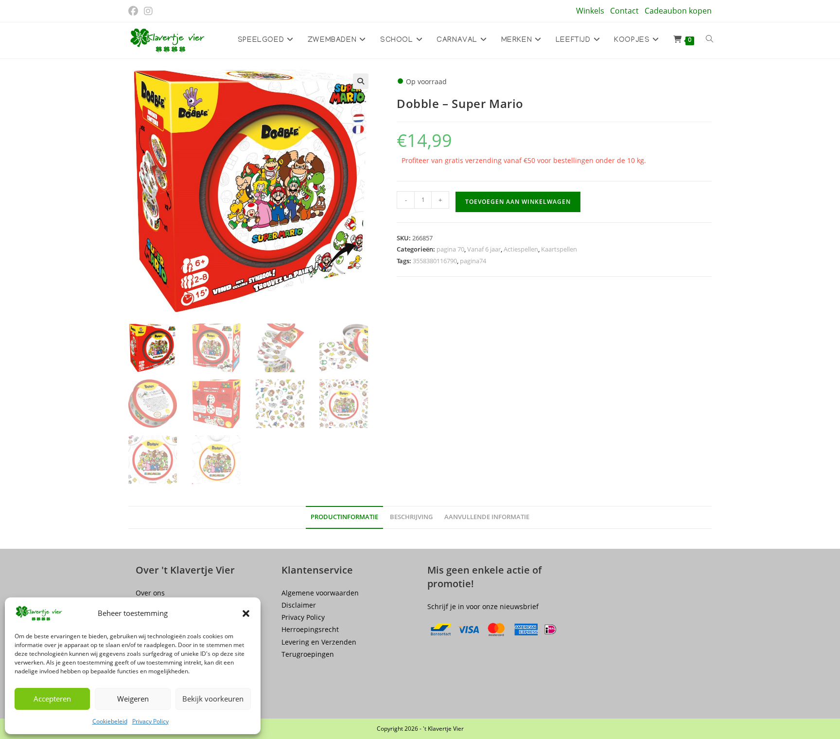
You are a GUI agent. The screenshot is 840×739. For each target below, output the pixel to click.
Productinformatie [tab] (344, 517)
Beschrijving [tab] (411, 517)
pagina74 (473, 260)
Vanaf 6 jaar (484, 249)
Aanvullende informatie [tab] (486, 517)
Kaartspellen (559, 249)
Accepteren (52, 698)
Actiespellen (521, 249)
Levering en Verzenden (318, 642)
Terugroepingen (307, 654)
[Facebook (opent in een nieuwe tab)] (134, 11)
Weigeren (133, 698)
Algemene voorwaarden (320, 592)
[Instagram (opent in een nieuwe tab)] (148, 11)
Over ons (150, 592)
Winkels (590, 10)
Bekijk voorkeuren (213, 698)
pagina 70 (450, 249)
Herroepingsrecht (310, 629)
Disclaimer (298, 605)
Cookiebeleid (109, 721)
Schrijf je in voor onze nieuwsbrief (483, 606)
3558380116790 (435, 260)
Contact (624, 10)
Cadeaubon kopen (678, 10)
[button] (246, 613)
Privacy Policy (150, 721)
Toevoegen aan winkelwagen (518, 202)
